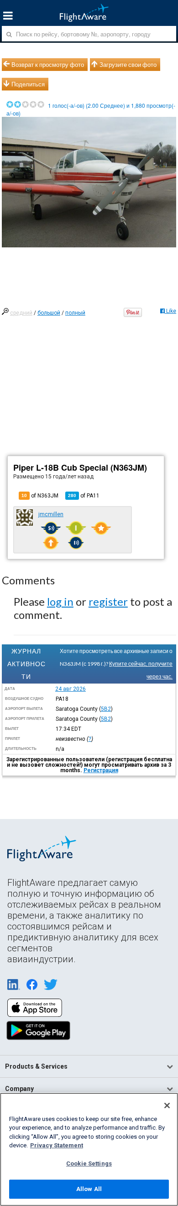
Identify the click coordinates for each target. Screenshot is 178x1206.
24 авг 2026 (70, 689)
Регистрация (101, 770)
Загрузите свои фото (128, 64)
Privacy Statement (56, 1145)
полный (75, 313)
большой (48, 313)
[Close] (167, 1105)
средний (21, 313)
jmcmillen (50, 514)
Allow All (89, 1189)
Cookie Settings (89, 1163)
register (108, 601)
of (83, 495)
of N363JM (39, 495)
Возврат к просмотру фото (47, 64)
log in (60, 601)
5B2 (106, 709)
